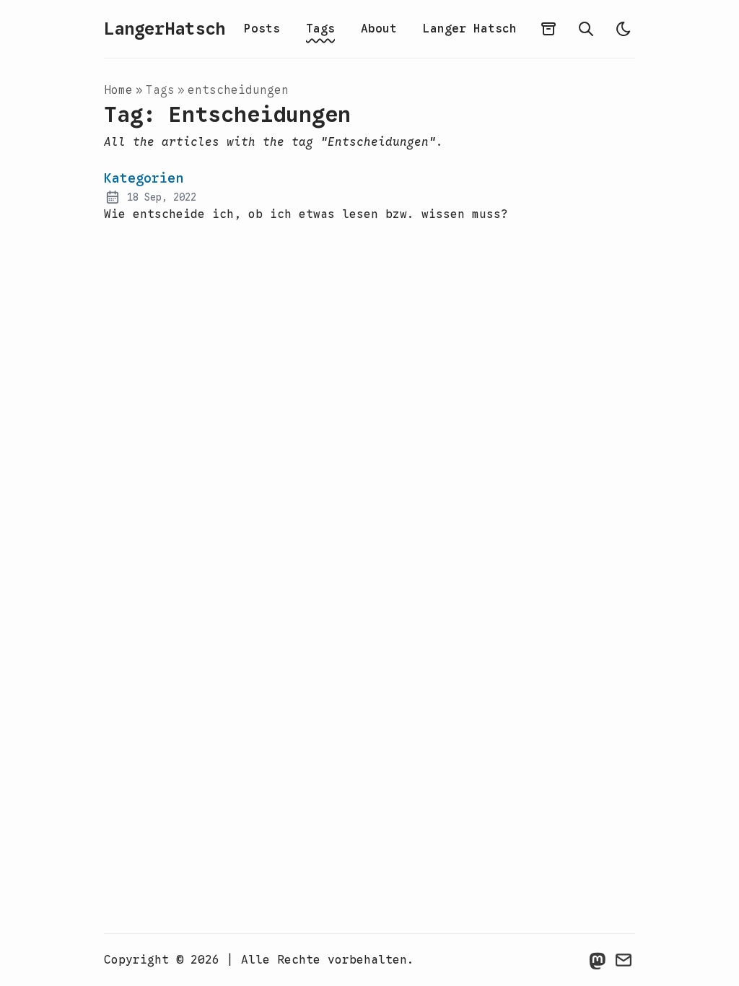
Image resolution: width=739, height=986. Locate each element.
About (379, 29)
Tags (320, 29)
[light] (623, 28)
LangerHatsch (164, 29)
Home (118, 90)
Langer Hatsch (470, 29)
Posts (262, 29)
